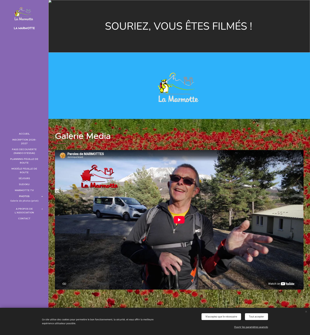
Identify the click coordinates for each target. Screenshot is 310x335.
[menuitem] (24, 134)
